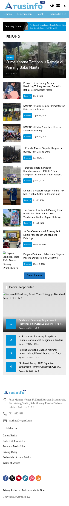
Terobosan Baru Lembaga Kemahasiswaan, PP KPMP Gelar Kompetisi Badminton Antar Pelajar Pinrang (42, 173)
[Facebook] (5, 478)
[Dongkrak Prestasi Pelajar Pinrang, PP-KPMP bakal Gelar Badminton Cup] (12, 196)
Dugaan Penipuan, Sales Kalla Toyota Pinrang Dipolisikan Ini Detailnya (43, 256)
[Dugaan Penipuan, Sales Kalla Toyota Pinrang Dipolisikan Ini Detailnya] (12, 260)
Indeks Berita (10, 435)
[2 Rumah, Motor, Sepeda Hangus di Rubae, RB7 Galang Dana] (12, 154)
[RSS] (38, 478)
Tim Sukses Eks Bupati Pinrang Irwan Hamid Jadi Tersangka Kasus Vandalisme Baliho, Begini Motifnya (43, 213)
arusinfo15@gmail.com (20, 420)
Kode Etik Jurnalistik (14, 441)
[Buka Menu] (58, 5)
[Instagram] (32, 478)
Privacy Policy (10, 452)
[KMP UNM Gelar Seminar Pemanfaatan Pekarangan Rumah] (12, 112)
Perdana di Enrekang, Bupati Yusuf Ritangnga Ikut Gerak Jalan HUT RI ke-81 (43, 26)
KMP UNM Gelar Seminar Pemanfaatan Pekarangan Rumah (44, 108)
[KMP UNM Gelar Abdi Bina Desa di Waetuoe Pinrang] (12, 133)
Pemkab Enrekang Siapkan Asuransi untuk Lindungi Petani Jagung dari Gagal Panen (40, 352)
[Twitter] (12, 478)
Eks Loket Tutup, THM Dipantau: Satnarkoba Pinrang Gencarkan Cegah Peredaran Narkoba (39, 365)
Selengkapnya (34, 276)
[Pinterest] (19, 478)
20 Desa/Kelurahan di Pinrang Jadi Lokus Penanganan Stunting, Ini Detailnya (41, 235)
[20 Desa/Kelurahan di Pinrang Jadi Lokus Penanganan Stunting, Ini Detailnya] (12, 239)
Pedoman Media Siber (14, 446)
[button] (52, 5)
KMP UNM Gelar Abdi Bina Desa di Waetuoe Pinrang (42, 129)
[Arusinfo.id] (24, 5)
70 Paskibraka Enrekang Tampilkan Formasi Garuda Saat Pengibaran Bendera (41, 338)
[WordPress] (25, 478)
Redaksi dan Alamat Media (17, 457)
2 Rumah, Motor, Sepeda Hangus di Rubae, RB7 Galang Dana (42, 150)
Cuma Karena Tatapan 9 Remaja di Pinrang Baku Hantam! (34, 65)
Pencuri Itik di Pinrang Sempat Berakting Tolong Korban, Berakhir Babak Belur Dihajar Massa (42, 86)
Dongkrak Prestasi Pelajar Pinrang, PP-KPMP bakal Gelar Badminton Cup (44, 193)
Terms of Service (11, 462)
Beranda (10, 57)
